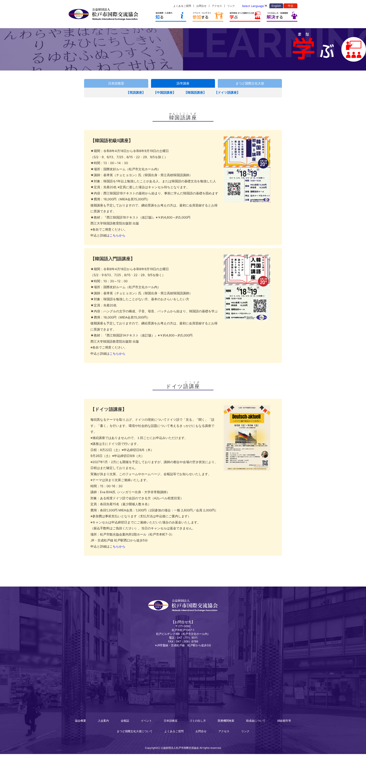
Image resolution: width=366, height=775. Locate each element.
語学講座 (183, 83)
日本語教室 (116, 83)
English (276, 5)
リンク (231, 5)
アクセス (217, 5)
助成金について (255, 720)
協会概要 (80, 720)
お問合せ (201, 5)
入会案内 (103, 720)
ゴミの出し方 (197, 720)
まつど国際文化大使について (134, 731)
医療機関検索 (226, 720)
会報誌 (125, 720)
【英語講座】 (135, 92)
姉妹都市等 (284, 720)
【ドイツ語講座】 (227, 92)
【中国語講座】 (165, 92)
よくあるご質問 (182, 5)
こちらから (117, 235)
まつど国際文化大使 (250, 83)
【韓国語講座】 (195, 92)
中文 (290, 5)
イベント (146, 720)
